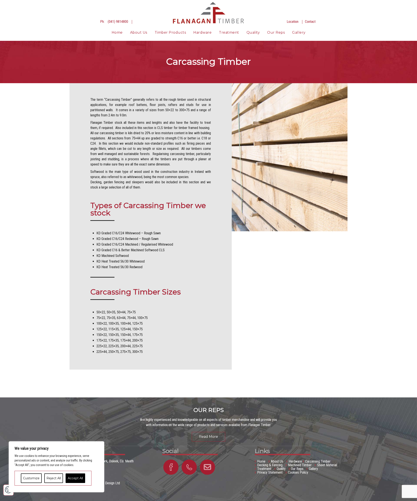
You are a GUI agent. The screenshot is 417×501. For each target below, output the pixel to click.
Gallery (299, 32)
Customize (31, 478)
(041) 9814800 (118, 22)
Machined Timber (300, 465)
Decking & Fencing (270, 465)
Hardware (202, 32)
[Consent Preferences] (8, 490)
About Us (138, 32)
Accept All (75, 478)
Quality (253, 32)
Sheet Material (327, 465)
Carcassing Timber (318, 461)
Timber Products (170, 32)
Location (292, 22)
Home (117, 32)
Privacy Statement (270, 472)
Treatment (229, 32)
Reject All (53, 478)
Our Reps (276, 32)
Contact (310, 22)
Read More (208, 437)
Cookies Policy (298, 472)
